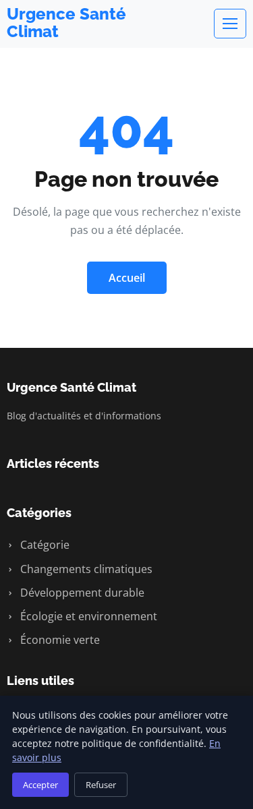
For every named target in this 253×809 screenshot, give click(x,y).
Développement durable (81, 592)
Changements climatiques (85, 569)
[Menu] (230, 23)
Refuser (101, 785)
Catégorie (43, 544)
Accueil (127, 277)
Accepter (40, 785)
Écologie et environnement (87, 616)
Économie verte (59, 639)
